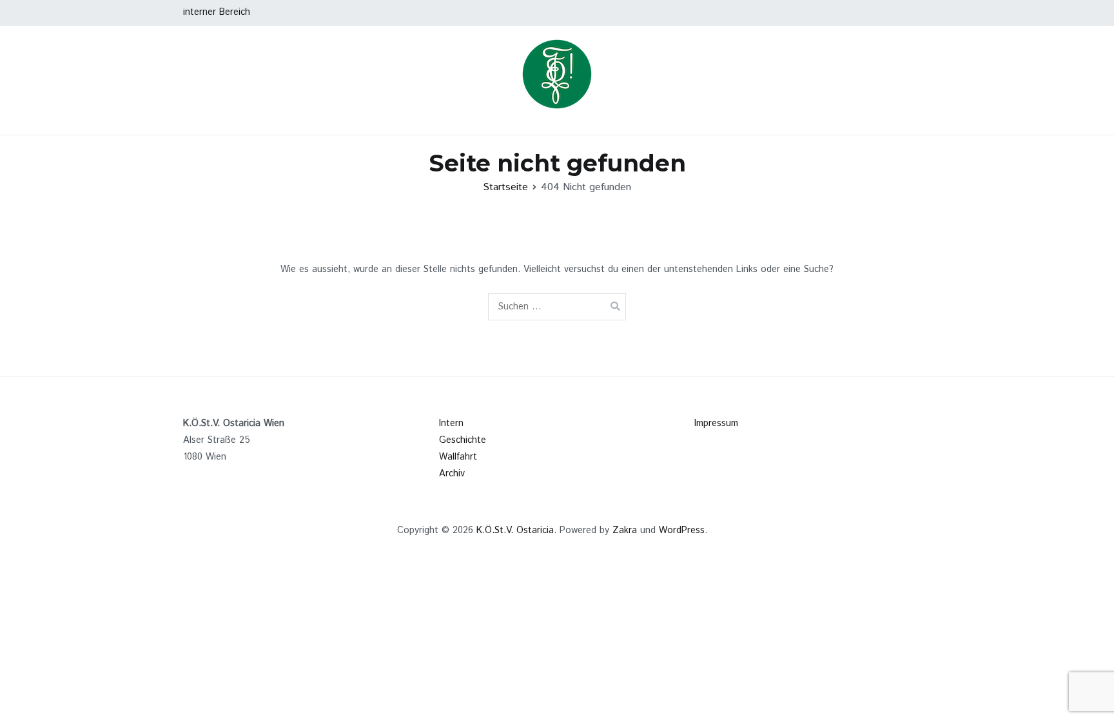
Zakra (624, 530)
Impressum (716, 423)
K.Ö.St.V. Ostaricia (515, 530)
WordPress (682, 530)
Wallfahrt (458, 457)
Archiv (452, 473)
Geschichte (462, 440)
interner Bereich (216, 12)
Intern (451, 423)
